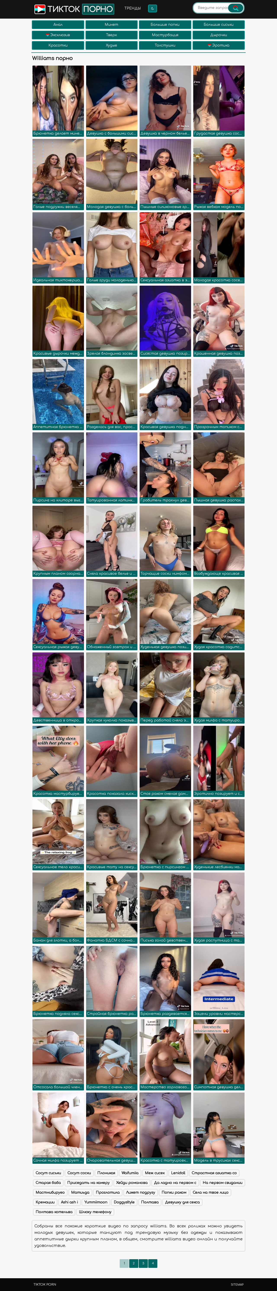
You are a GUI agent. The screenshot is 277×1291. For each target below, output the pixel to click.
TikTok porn (45, 1284)
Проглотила (108, 1192)
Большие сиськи (219, 25)
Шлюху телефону (95, 1212)
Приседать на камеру (88, 1183)
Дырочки (218, 35)
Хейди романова (132, 1183)
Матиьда (80, 1192)
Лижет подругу (140, 1192)
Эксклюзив (59, 35)
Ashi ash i (69, 1202)
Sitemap (237, 1284)
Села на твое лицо (211, 1192)
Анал (58, 25)
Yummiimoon (95, 1202)
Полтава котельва (54, 1212)
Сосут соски (79, 1173)
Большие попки (165, 25)
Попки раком (174, 1192)
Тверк (111, 35)
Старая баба (48, 1183)
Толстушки (165, 45)
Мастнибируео (50, 1192)
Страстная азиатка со (214, 1173)
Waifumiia (130, 1173)
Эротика (220, 45)
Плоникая (106, 1173)
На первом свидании (222, 1183)
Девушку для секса (182, 1202)
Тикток (79, 9)
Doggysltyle (124, 1202)
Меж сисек (155, 1173)
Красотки (58, 45)
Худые (111, 45)
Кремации (45, 1202)
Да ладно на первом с (175, 1183)
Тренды (132, 8)
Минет (111, 25)
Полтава (150, 1202)
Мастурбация (165, 35)
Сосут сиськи (48, 1173)
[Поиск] (235, 8)
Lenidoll (178, 1173)
